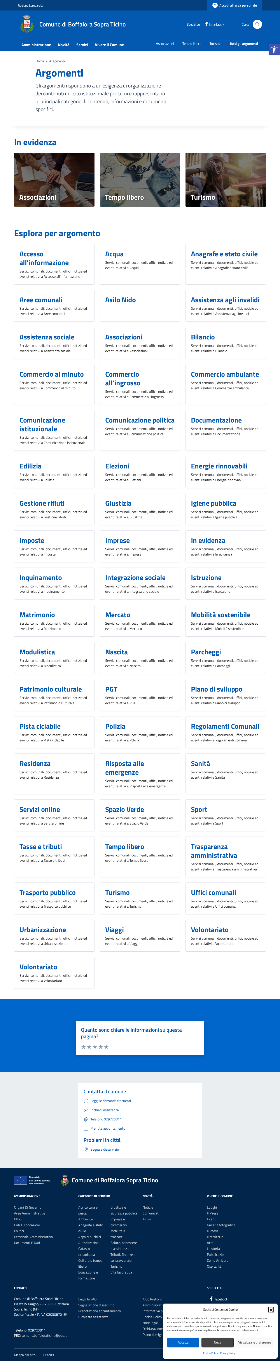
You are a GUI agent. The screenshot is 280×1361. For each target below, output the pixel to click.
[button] (274, 49)
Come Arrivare (217, 1260)
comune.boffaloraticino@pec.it (44, 1335)
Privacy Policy (227, 1353)
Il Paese (212, 1213)
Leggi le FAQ (87, 1299)
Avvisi (147, 1219)
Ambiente (85, 1219)
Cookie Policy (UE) (156, 1316)
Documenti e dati (27, 1242)
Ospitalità (214, 1266)
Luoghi (212, 1207)
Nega (217, 1342)
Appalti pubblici (89, 1236)
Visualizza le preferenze (254, 1342)
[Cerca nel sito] (257, 24)
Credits (48, 1355)
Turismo (215, 43)
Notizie (148, 1207)
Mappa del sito (24, 1355)
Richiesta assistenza (93, 1316)
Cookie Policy (210, 1353)
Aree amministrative (29, 1213)
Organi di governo (27, 1207)
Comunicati (151, 1213)
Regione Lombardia (30, 5)
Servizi (82, 45)
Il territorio (215, 1236)
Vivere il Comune (109, 45)
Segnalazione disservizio (96, 1305)
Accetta (183, 1342)
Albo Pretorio (152, 1299)
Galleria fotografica (221, 1225)
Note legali (151, 1322)
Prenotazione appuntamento (99, 1311)
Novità (63, 45)
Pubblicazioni (216, 1254)
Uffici (18, 1219)
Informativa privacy (157, 1311)
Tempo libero (191, 43)
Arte (210, 1242)
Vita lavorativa (121, 1272)
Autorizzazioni (89, 1242)
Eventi (212, 1219)
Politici (19, 1230)
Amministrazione (36, 45)
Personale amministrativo (33, 1236)
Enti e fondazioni (27, 1225)
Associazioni (165, 43)
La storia (213, 1248)
